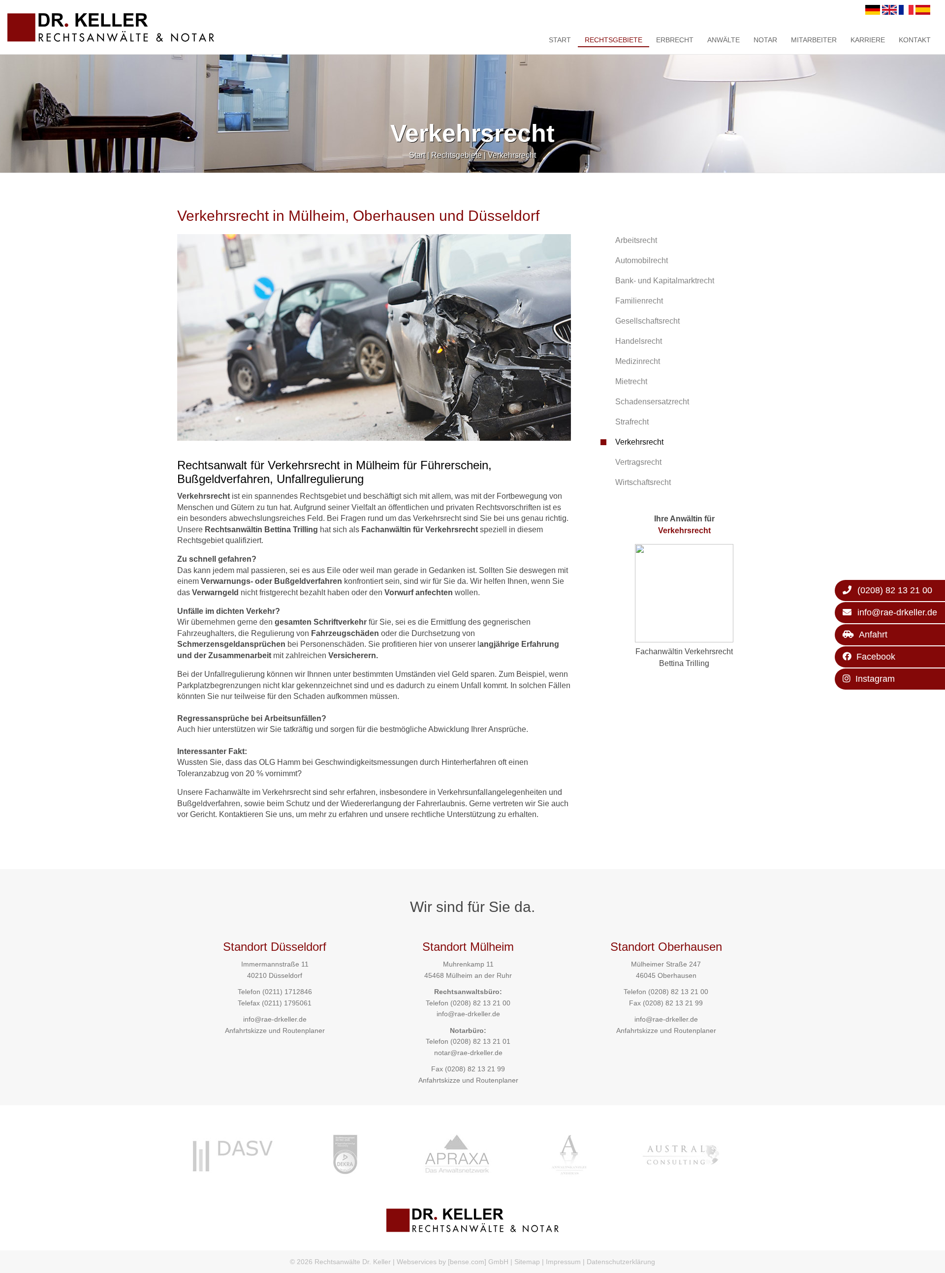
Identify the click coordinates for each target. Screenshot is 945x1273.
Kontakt (915, 40)
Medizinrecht (637, 361)
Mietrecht (631, 381)
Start (560, 40)
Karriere (867, 40)
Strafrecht (632, 422)
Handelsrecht (638, 341)
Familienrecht (639, 301)
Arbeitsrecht (636, 240)
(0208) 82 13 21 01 (480, 1041)
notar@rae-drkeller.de (468, 1053)
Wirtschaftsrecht (643, 482)
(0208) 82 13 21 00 (480, 1003)
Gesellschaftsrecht (647, 321)
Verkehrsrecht (512, 155)
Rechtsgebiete (613, 40)
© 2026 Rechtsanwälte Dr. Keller (340, 1262)
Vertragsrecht (638, 462)
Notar (765, 40)
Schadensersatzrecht (652, 401)
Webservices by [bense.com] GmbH (452, 1262)
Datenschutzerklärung (621, 1262)
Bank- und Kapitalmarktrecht (664, 280)
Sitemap (527, 1262)
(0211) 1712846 (287, 992)
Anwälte (723, 40)
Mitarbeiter (814, 40)
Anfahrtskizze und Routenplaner (275, 1030)
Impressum (563, 1262)
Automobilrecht (641, 260)
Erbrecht (674, 40)
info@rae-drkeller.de (275, 1019)
